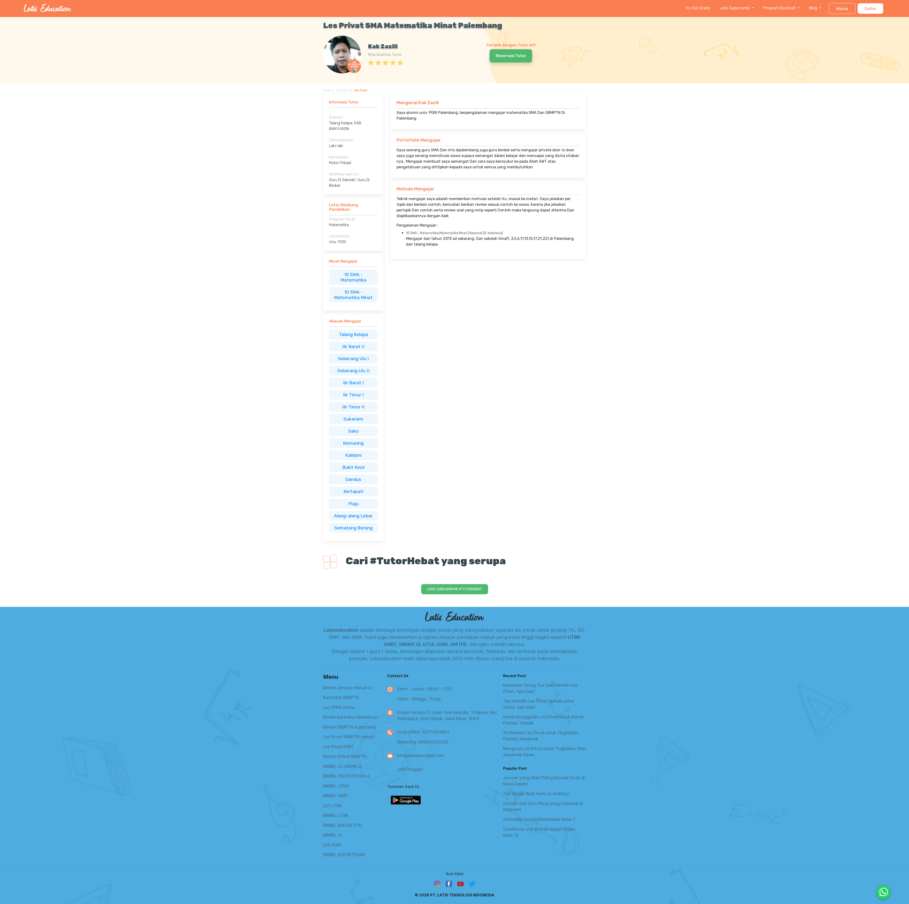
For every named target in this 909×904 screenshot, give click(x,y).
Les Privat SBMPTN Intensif (349, 736)
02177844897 (436, 732)
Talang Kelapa (353, 334)
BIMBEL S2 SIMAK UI (342, 766)
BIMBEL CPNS (336, 786)
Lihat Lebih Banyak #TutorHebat (454, 589)
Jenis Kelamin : (342, 140)
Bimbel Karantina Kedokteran (350, 717)
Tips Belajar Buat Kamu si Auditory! (536, 793)
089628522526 (433, 742)
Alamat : (336, 117)
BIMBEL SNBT (335, 795)
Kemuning (353, 443)
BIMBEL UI (332, 835)
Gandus (353, 479)
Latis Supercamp (735, 7)
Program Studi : (343, 219)
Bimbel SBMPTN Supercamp (349, 727)
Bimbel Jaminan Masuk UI (347, 687)
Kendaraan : (339, 157)
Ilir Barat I (353, 382)
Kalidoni (353, 455)
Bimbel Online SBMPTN (345, 756)
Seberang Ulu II (353, 370)
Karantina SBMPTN (341, 697)
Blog (813, 7)
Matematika (353, 280)
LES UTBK (332, 805)
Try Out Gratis (697, 7)
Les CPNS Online (339, 707)
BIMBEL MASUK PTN (342, 825)
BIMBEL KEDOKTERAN (344, 854)
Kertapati (353, 491)
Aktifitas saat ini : (344, 174)
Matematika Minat (353, 297)
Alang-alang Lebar (353, 516)
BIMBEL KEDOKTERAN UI (346, 776)
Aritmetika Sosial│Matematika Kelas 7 (539, 819)
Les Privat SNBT (338, 746)
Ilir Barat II (353, 346)
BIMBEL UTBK (335, 815)
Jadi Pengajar (410, 769)
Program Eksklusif (780, 7)
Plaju (353, 503)
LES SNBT (332, 845)
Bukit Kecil (353, 467)
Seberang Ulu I (353, 358)
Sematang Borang (353, 528)
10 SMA (352, 274)
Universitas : (340, 236)
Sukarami (353, 419)
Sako (353, 431)
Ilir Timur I (353, 395)
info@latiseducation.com (420, 755)
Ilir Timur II (353, 407)
